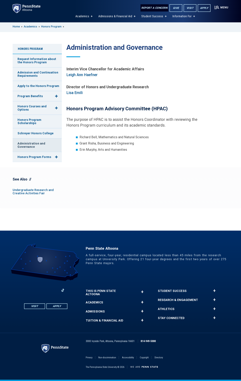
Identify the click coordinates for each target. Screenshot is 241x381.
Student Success (152, 16)
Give (176, 8)
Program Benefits (30, 96)
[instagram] (37, 290)
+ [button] (142, 292)
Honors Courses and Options (32, 108)
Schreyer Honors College (36, 133)
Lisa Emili (74, 93)
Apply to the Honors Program (38, 86)
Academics (82, 16)
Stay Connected (171, 318)
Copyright (144, 357)
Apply (204, 8)
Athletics (166, 309)
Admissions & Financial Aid (115, 16)
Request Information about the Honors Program (37, 60)
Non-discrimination (107, 357)
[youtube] (45, 290)
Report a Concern (154, 7)
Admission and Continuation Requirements (38, 74)
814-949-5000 (148, 341)
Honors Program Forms (34, 157)
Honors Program (51, 26)
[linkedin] (54, 290)
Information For (182, 16)
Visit (190, 8)
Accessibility (128, 357)
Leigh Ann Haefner (82, 75)
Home (16, 26)
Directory (159, 357)
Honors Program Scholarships (29, 121)
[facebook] (28, 290)
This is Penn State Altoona (101, 292)
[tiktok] (62, 290)
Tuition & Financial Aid (104, 320)
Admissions (95, 311)
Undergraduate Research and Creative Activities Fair (33, 191)
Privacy (89, 357)
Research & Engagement (178, 300)
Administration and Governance (31, 145)
